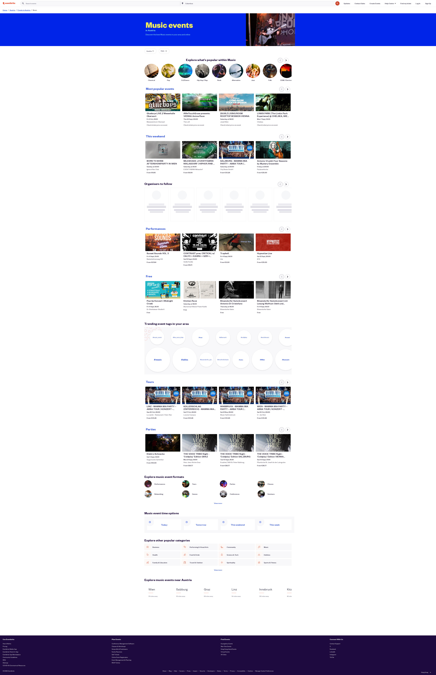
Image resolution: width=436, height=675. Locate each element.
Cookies (250, 671)
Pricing (5, 646)
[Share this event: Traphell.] (250, 248)
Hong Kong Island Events (228, 649)
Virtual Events (225, 652)
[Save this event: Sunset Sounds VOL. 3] (171, 248)
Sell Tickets (115, 654)
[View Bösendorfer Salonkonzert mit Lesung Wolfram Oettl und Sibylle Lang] (273, 290)
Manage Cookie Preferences (264, 671)
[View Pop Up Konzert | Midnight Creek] (162, 290)
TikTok (332, 657)
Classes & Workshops (119, 646)
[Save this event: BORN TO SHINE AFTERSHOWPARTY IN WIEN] (171, 155)
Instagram (333, 654)
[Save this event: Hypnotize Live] (282, 248)
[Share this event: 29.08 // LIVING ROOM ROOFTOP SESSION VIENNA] (250, 108)
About (164, 671)
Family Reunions (117, 652)
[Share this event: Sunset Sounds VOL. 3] (177, 248)
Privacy (232, 671)
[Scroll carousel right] (286, 60)
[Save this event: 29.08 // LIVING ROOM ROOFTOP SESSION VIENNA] (245, 108)
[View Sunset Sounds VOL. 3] (162, 242)
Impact (195, 671)
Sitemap (5, 663)
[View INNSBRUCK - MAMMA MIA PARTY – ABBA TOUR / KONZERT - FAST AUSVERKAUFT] (236, 395)
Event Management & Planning (121, 660)
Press (189, 671)
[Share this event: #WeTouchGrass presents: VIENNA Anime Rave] (214, 108)
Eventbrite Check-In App (10, 652)
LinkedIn (332, 652)
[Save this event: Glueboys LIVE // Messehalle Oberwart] (171, 108)
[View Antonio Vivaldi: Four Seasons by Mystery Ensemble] (273, 150)
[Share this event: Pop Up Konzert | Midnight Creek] (177, 295)
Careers (182, 671)
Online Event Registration (120, 657)
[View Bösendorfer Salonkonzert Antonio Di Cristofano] (236, 290)
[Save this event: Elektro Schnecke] (171, 448)
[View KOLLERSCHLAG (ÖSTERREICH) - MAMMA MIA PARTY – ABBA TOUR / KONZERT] (199, 395)
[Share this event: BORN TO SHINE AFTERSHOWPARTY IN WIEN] (177, 155)
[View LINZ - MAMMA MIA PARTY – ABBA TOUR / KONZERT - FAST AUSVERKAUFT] (162, 395)
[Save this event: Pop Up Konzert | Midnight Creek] (171, 295)
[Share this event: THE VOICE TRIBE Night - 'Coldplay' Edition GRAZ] (214, 448)
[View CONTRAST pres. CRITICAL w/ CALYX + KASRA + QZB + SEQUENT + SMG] (199, 242)
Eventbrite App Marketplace (12, 654)
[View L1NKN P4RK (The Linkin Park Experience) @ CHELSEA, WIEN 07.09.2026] (273, 102)
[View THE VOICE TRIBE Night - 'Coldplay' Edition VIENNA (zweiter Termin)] (273, 443)
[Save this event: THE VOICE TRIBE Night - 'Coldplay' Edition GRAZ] (208, 448)
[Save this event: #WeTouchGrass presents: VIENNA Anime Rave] (208, 108)
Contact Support (335, 643)
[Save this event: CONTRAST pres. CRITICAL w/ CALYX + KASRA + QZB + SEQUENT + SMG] (208, 248)
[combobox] (260, 3)
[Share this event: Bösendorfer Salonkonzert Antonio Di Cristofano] (250, 295)
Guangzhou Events (227, 643)
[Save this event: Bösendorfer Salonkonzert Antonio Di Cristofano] (245, 295)
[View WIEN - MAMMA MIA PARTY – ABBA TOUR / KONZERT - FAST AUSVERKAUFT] (273, 395)
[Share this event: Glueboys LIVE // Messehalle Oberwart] (177, 108)
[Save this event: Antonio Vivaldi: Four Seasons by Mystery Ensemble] (282, 155)
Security (202, 671)
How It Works (7, 643)
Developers (211, 671)
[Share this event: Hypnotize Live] (287, 248)
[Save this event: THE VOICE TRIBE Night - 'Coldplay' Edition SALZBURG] (245, 448)
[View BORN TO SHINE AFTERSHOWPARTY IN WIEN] (162, 150)
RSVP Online (116, 663)
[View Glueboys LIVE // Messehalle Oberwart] (162, 102)
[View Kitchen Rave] (199, 290)
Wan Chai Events (226, 646)
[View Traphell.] (236, 242)
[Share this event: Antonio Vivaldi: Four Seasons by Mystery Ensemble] (287, 155)
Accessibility (241, 671)
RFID (4, 660)
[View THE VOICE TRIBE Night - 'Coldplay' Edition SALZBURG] (236, 443)
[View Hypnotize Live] (273, 242)
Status (219, 671)
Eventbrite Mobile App (10, 649)
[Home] (9, 3)
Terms (226, 671)
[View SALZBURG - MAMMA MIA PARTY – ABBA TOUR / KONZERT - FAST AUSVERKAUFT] (236, 150)
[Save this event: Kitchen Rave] (208, 295)
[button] (390, 3)
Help (175, 671)
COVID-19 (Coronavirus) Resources (14, 665)
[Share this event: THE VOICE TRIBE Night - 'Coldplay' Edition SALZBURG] (250, 448)
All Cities (223, 654)
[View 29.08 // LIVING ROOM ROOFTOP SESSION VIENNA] (236, 102)
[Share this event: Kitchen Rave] (214, 295)
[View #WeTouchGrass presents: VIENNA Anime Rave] (199, 102)
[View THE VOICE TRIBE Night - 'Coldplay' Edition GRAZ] (199, 443)
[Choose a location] (182, 3)
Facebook (333, 649)
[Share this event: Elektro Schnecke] (177, 448)
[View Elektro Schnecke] (162, 443)
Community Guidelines (10, 657)
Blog (170, 671)
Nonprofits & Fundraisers (120, 649)
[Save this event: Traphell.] (245, 248)
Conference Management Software (123, 643)
